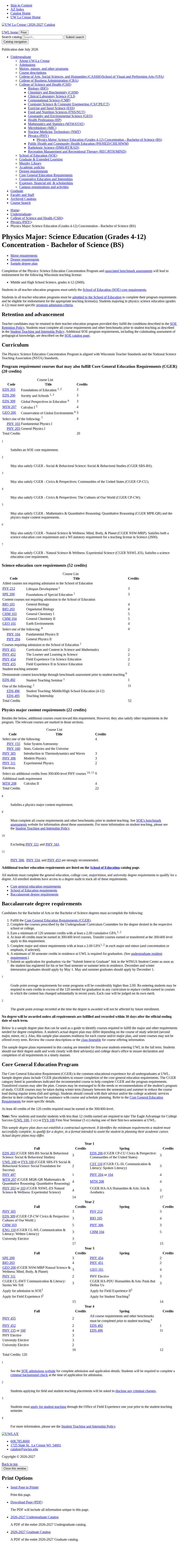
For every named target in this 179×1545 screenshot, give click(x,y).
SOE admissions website (38, 1371)
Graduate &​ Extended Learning (41, 159)
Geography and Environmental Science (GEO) (60, 116)
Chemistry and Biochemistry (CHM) (53, 92)
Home (14, 210)
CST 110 (96, 1164)
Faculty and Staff (22, 195)
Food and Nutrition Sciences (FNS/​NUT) (56, 112)
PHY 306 (9, 758)
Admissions (27, 65)
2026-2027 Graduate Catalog (30, 1532)
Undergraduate (20, 57)
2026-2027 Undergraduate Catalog (34, 1517)
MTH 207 (9, 407)
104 (110, 1175)
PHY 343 (52, 844)
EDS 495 (13, 696)
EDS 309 (8, 401)
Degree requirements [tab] (24, 259)
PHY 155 (13, 744)
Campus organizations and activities (44, 187)
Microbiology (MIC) (42, 128)
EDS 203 (8, 389)
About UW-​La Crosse (34, 61)
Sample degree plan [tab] (24, 263)
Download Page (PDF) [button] (26, 1502)
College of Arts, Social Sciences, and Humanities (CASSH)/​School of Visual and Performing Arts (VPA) (91, 76)
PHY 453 (54, 860)
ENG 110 (9, 1230)
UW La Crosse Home (25, 17)
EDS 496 (13, 691)
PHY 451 (9, 649)
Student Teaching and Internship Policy (37, 331)
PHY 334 (33, 860)
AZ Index (17, 9)
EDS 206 (8, 395)
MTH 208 (9, 783)
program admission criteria (54, 305)
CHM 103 (9, 614)
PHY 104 (13, 634)
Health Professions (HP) (44, 120)
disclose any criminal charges (135, 1391)
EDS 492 (8, 680)
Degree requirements (33, 171)
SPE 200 (8, 594)
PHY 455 (9, 664)
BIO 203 (8, 609)
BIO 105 (8, 604)
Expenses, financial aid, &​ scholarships (46, 183)
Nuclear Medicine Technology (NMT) (54, 132)
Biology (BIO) (38, 88)
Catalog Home (20, 13)
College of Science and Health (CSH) (45, 84)
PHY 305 (9, 753)
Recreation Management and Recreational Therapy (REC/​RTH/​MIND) (77, 151)
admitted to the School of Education (97, 297)
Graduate (16, 191)
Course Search (20, 203)
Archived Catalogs (23, 199)
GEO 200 (9, 412)
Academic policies (32, 167)
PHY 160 (13, 748)
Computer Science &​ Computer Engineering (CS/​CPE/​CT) (68, 104)
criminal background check (29, 1375)
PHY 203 (13, 428)
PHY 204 (13, 639)
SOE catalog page (77, 335)
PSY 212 (8, 588)
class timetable (91, 1040)
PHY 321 (32, 844)
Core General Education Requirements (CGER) (58, 920)
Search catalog (12, 37)
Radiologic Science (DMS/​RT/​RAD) (53, 147)
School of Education (105, 867)
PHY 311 (8, 763)
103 (23, 1188)
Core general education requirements (35, 886)
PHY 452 (9, 654)
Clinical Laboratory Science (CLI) (51, 96)
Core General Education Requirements (45, 175)
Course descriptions (32, 72)
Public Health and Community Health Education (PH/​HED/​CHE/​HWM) (78, 143)
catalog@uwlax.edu (24, 1449)
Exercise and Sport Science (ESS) (51, 108)
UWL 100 (22, 1120)
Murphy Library (30, 163)
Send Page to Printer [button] (24, 1487)
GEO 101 (9, 623)
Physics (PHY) (38, 136)
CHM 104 (9, 619)
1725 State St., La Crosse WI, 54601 (35, 1445)
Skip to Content (21, 5)
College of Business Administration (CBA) (48, 80)
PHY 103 (13, 424)
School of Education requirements (33, 890)
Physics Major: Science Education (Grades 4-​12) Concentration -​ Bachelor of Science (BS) (99, 140)
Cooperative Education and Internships (46, 179)
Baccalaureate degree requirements (34, 894)
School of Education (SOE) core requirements (114, 290)
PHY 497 (9, 1175)
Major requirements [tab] (23, 255)
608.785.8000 (20, 1441)
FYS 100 (48, 1120)
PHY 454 (9, 659)
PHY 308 (17, 860)
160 (23, 1330)
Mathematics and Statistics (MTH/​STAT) (56, 124)
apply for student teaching (48, 1407)
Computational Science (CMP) (49, 100)
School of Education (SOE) (38, 155)
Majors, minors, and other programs (43, 69)
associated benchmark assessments (128, 271)
